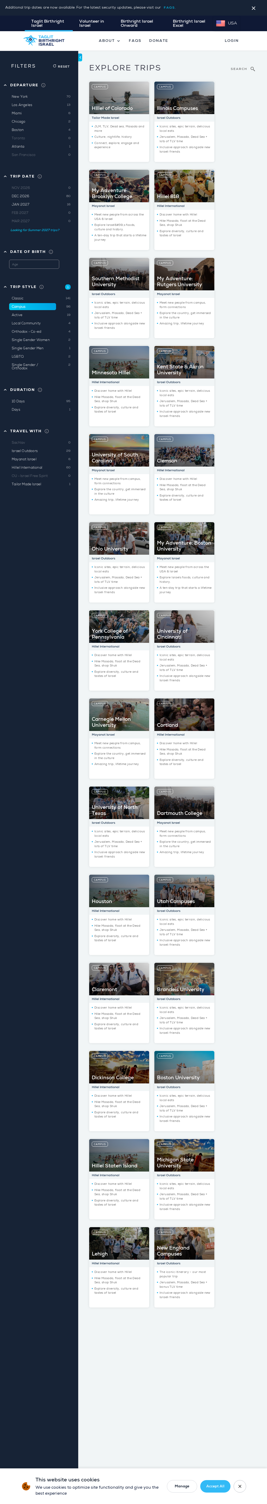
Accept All (215, 1486)
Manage (182, 1486)
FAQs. (170, 8)
